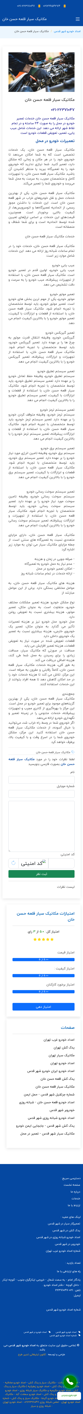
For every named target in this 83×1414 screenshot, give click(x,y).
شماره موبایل (66, 786)
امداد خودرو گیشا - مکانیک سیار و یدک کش (35, 1398)
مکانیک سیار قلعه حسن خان (55, 1086)
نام (73, 772)
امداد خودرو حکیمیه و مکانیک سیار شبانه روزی (45, 1390)
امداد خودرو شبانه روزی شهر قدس (51, 1118)
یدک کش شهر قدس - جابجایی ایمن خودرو (45, 1126)
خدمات (76, 1198)
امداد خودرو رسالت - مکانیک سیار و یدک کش (53, 1382)
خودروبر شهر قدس (62, 1110)
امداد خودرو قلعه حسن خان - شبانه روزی (47, 1102)
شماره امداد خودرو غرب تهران (63, 1250)
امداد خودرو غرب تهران (59, 1039)
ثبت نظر (41, 874)
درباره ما (75, 1191)
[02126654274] (70, 1381)
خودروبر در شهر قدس (67, 1244)
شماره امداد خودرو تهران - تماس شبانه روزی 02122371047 (41, 1400)
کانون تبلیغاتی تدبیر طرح (32, 1354)
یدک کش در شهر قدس (66, 1230)
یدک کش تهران (64, 1047)
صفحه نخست (72, 1184)
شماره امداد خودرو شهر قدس (64, 1335)
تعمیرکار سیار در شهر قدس (64, 1223)
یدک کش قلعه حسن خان (57, 1079)
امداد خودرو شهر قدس (67, 31)
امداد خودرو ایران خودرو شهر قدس (51, 1071)
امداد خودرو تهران (62, 1063)
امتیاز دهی (43, 1007)
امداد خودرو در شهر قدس (36, 1332)
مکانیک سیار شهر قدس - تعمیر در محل (47, 1133)
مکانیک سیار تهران (62, 1055)
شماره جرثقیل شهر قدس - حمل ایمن (49, 1094)
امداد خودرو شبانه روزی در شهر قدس (58, 1237)
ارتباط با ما (74, 1205)
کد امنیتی (68, 854)
